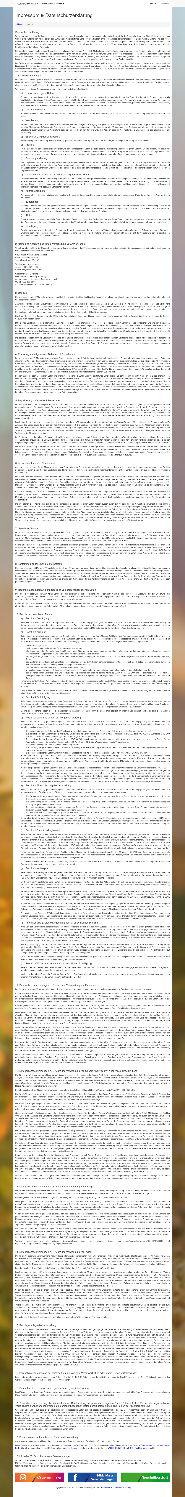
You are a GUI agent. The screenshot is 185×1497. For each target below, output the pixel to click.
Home (19, 24)
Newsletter (165, 3)
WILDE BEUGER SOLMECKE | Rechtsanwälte (127, 1448)
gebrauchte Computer (69, 1448)
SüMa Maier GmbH (27, 3)
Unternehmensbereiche (52, 3)
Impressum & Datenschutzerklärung (116, 1487)
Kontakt (153, 3)
